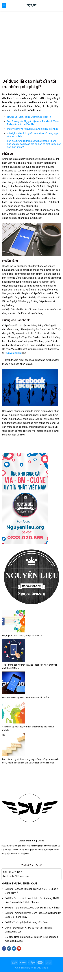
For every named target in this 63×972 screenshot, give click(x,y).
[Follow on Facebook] (4, 948)
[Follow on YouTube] (19, 948)
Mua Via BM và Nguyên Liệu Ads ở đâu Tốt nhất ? (33, 128)
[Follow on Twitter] (14, 948)
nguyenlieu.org (14, 353)
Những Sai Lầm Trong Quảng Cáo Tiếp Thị (29, 116)
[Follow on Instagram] (9, 948)
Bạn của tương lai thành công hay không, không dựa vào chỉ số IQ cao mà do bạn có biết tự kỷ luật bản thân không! (34, 144)
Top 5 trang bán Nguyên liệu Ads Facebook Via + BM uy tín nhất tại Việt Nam (33, 123)
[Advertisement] (31, 43)
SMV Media (42, 968)
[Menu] (4, 5)
